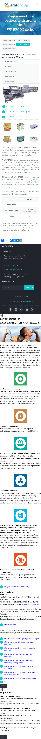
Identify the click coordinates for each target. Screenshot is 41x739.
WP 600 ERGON (9, 45)
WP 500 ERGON (23, 40)
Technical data (10, 71)
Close (3, 686)
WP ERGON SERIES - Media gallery (18, 112)
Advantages (9, 76)
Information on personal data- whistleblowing (20, 678)
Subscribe (29, 287)
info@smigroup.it (16, 270)
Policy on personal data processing (16, 587)
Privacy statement (16, 301)
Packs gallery (7, 127)
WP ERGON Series (11, 62)
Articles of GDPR (10, 625)
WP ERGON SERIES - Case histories (18, 117)
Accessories (9, 81)
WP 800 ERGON (23, 45)
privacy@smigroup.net (31, 604)
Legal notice (28, 301)
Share (6, 240)
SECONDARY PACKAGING (15, 106)
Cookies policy (9, 682)
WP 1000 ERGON (9, 49)
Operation (8, 66)
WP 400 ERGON (9, 40)
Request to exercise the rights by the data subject (21, 638)
